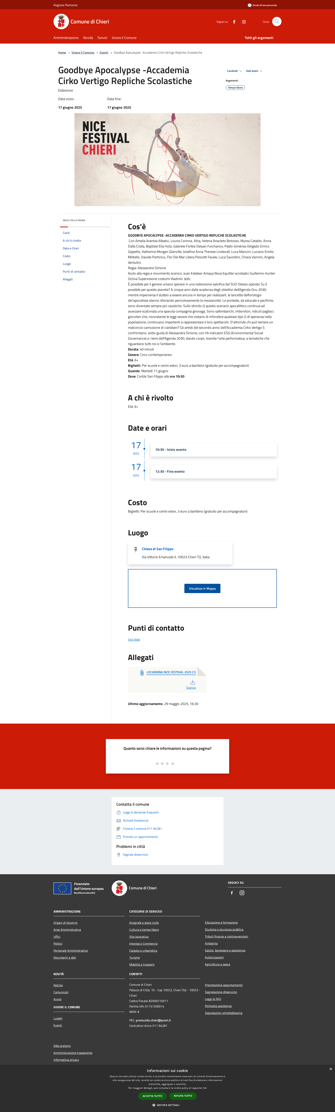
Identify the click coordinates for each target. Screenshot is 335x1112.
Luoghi (58, 1018)
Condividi (232, 71)
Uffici (57, 936)
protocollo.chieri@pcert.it (153, 1020)
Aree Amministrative (67, 929)
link (205, 1088)
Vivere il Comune (83, 52)
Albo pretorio (62, 1045)
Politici (58, 943)
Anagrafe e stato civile (144, 922)
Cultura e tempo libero (144, 929)
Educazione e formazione (221, 922)
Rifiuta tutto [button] (183, 1095)
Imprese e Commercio (143, 943)
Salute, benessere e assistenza (225, 950)
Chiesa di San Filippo (158, 548)
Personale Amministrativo (71, 950)
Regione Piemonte (66, 5)
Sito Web (134, 639)
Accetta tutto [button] (152, 1096)
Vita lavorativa (139, 936)
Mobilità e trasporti (142, 964)
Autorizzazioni (214, 957)
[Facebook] (233, 21)
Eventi (104, 52)
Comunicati (61, 992)
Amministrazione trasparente (73, 1052)
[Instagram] (242, 21)
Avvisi (57, 999)
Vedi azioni (252, 71)
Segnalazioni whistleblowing (223, 1013)
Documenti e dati (65, 957)
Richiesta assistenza (218, 1006)
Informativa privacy (66, 1059)
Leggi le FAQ (213, 999)
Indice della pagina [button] (74, 220)
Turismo (134, 957)
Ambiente (211, 943)
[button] (167, 1105)
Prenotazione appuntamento (224, 985)
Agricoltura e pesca (217, 964)
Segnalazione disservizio (221, 992)
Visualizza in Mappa (202, 588)
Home (62, 52)
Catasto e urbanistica (143, 950)
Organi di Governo (65, 922)
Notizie (58, 985)
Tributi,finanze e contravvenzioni (226, 936)
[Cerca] (276, 21)
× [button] (330, 1069)
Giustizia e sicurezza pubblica (224, 929)
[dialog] (167, 1088)
